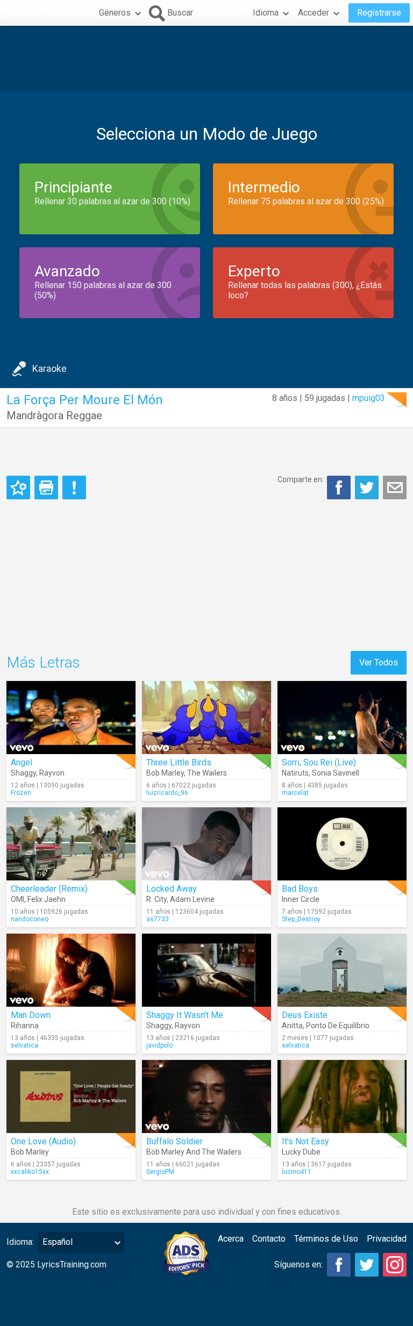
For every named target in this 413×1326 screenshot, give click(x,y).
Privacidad (387, 1239)
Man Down (31, 1015)
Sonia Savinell (335, 773)
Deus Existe (304, 1015)
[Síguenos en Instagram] (395, 1265)
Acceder (313, 13)
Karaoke (49, 368)
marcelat (295, 793)
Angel (21, 762)
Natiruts (295, 773)
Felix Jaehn (46, 899)
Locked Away (171, 889)
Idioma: (20, 1242)
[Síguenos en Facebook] (339, 1265)
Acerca (231, 1239)
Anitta (292, 1025)
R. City (156, 899)
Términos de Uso (326, 1239)
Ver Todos (378, 662)
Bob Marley (165, 773)
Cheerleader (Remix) (49, 889)
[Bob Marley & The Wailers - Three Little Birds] (206, 717)
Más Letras (43, 662)
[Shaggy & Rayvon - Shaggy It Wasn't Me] (206, 970)
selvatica (24, 1045)
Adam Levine (192, 899)
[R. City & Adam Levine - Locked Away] (206, 843)
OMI (17, 899)
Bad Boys (300, 889)
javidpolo (159, 1045)
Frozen (21, 793)
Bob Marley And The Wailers (193, 1152)
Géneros (115, 13)
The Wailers (207, 773)
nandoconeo (29, 919)
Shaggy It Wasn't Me (184, 1015)
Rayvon (52, 773)
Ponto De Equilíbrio (337, 1025)
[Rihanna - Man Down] (71, 970)
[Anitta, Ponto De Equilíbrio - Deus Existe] (342, 970)
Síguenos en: (298, 1264)
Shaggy (23, 773)
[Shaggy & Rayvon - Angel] (71, 717)
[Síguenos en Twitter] (367, 1265)
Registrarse (379, 13)
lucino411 (296, 1172)
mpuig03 (368, 398)
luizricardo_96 (167, 793)
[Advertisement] (206, 58)
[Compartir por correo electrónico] (395, 487)
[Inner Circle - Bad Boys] (342, 843)
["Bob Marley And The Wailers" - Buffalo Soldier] (206, 1096)
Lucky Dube (301, 1152)
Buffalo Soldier (174, 1141)
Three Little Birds (178, 762)
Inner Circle (300, 899)
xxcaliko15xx (30, 1172)
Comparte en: (300, 479)
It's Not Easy (305, 1141)
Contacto (269, 1239)
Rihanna (25, 1025)
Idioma (266, 13)
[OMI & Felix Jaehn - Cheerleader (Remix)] (71, 843)
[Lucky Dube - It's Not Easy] (342, 1096)
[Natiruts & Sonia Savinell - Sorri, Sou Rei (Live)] (342, 717)
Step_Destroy (301, 919)
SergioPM (160, 1172)
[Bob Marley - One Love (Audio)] (71, 1096)
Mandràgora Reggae (54, 415)
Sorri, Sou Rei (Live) (319, 762)
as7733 (157, 919)
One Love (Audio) (43, 1141)
